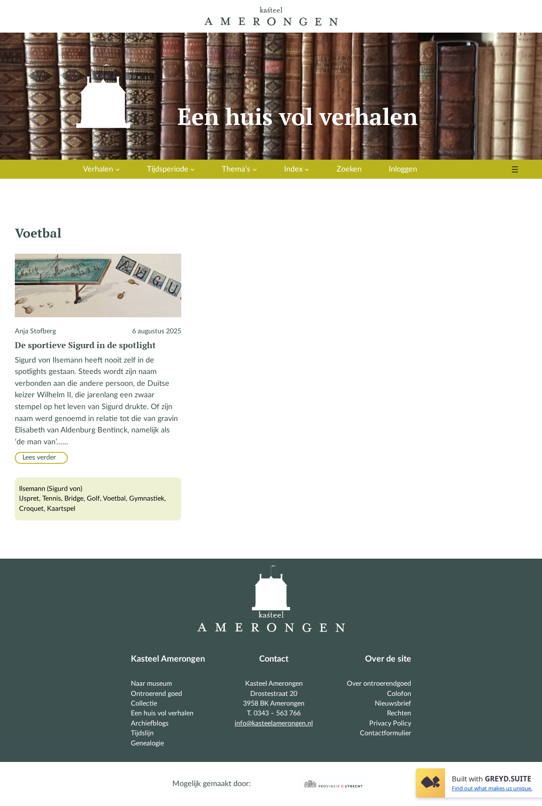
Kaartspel (61, 508)
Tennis (51, 498)
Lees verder (42, 458)
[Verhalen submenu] (117, 169)
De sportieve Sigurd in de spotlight (85, 345)
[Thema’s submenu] (254, 169)
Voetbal (114, 498)
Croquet (31, 508)
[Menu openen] (515, 169)
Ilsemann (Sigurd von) (50, 488)
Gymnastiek (146, 498)
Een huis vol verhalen (297, 116)
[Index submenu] (306, 169)
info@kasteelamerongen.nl (274, 723)
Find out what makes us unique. (492, 788)
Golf (93, 498)
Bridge (73, 498)
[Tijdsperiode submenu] (192, 169)
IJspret (29, 498)
